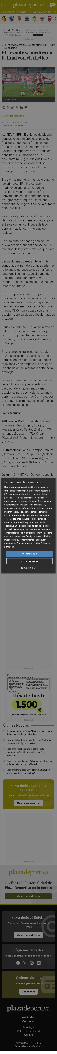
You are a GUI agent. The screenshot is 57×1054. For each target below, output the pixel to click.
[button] (28, 568)
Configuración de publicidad (38, 536)
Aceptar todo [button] (29, 553)
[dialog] (28, 526)
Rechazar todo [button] (29, 561)
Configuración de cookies (28, 543)
